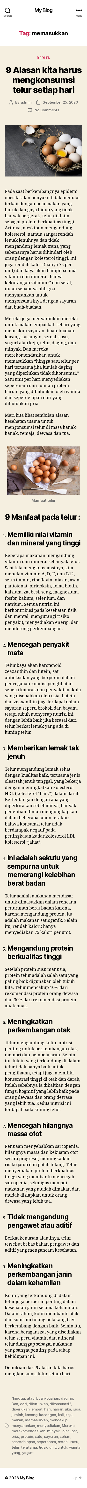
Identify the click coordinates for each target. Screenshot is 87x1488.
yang (16, 1452)
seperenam (46, 1441)
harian (58, 1409)
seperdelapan (23, 1441)
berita (43, 58)
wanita (74, 1447)
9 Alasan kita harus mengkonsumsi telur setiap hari (44, 80)
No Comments (47, 110)
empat (37, 1409)
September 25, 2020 (60, 102)
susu (74, 1441)
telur (15, 1447)
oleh (66, 1431)
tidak (43, 1447)
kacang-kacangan (40, 1414)
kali (61, 1414)
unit (52, 1447)
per (74, 1431)
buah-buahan (47, 1398)
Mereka (68, 1425)
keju (68, 1414)
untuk (62, 1447)
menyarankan (23, 1425)
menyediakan (48, 1425)
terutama (29, 1447)
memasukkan (36, 1420)
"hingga (18, 1398)
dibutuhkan (38, 1404)
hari (47, 1409)
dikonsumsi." (60, 1404)
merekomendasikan (28, 1431)
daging (67, 1398)
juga (76, 1409)
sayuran (51, 1436)
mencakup (58, 1420)
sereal (63, 1441)
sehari (65, 1436)
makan (17, 1420)
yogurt (28, 1452)
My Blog (44, 10)
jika (68, 1409)
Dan (15, 1404)
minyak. (53, 1431)
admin (26, 102)
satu (38, 1436)
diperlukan (20, 1409)
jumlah (17, 1414)
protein (27, 1436)
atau (31, 1398)
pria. (15, 1436)
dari (23, 1404)
